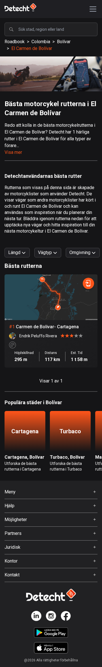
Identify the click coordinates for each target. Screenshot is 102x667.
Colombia (40, 41)
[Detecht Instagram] (51, 617)
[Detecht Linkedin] (36, 617)
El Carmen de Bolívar (31, 48)
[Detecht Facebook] (66, 617)
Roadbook (15, 41)
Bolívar (64, 41)
